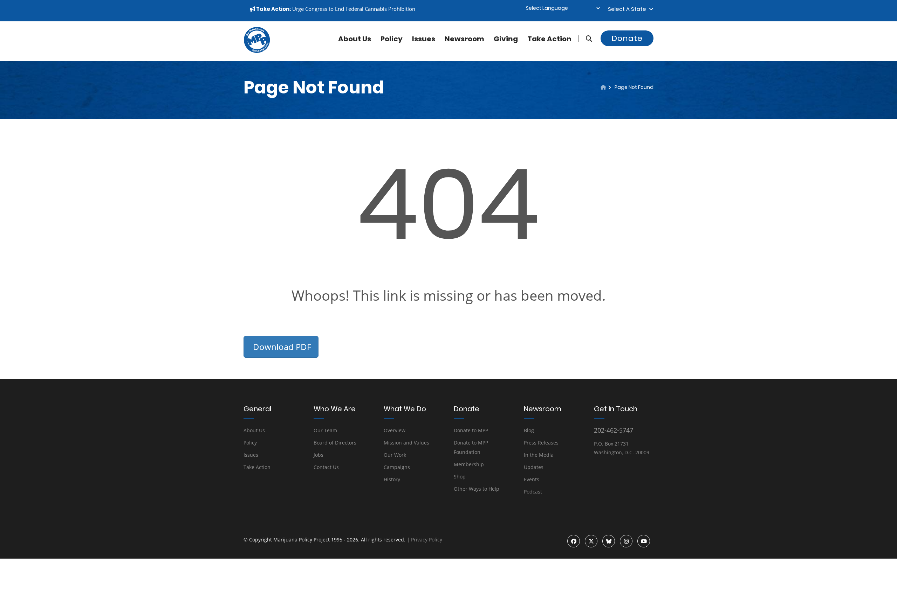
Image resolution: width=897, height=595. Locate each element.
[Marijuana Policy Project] (257, 51)
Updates (533, 467)
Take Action (549, 39)
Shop (460, 476)
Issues (423, 39)
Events (531, 479)
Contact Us (326, 467)
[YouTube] (643, 541)
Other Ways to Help (476, 488)
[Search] (585, 38)
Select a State (628, 9)
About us (354, 39)
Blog (529, 430)
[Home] (603, 87)
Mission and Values (406, 442)
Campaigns (397, 467)
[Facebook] (573, 541)
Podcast (533, 491)
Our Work (395, 454)
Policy (392, 39)
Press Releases (541, 442)
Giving (506, 39)
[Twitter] (591, 541)
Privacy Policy (426, 539)
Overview (394, 430)
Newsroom (464, 39)
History (392, 479)
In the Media (539, 454)
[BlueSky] (608, 541)
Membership (469, 464)
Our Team (325, 430)
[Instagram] (626, 541)
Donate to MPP (471, 430)
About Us (254, 430)
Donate (627, 38)
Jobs (318, 454)
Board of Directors (335, 442)
